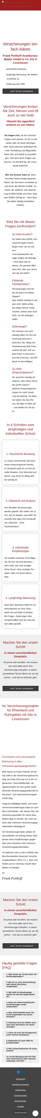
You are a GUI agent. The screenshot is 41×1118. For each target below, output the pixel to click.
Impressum (20, 1079)
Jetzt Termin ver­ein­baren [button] (21, 91)
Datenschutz (20, 1090)
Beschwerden (20, 1101)
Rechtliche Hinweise (20, 1085)
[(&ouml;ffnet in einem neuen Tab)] (36, 1113)
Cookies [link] (20, 1106)
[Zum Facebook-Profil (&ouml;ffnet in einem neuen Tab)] (18, 1072)
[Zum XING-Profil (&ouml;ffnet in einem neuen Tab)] (22, 1072)
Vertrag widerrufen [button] (20, 1112)
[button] (21, 976)
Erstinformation (20, 1096)
